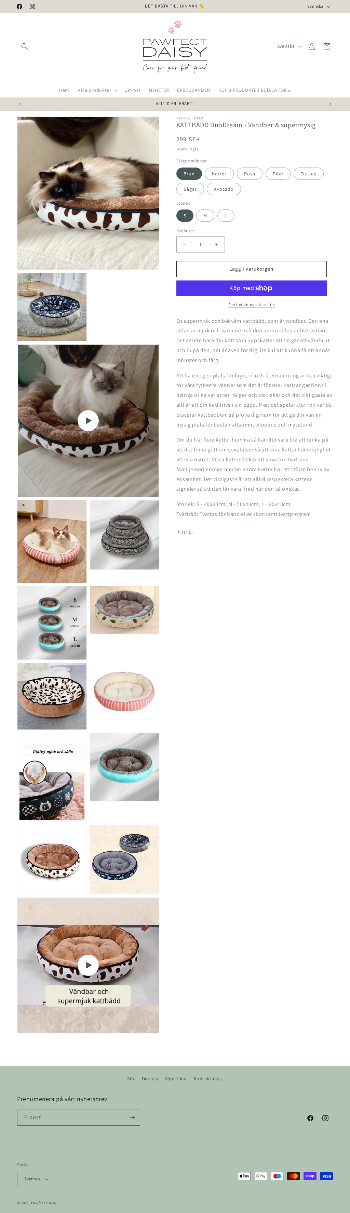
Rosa (249, 174)
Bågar (190, 189)
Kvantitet (185, 231)
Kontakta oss (208, 1078)
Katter (219, 174)
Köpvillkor (175, 1078)
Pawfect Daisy (43, 1202)
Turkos (309, 174)
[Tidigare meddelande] (19, 104)
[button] (24, 46)
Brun (189, 174)
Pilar (278, 174)
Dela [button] (187, 532)
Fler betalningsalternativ (251, 304)
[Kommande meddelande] (330, 104)
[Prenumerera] (132, 1118)
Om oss (150, 1078)
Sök (131, 1078)
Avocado (224, 189)
